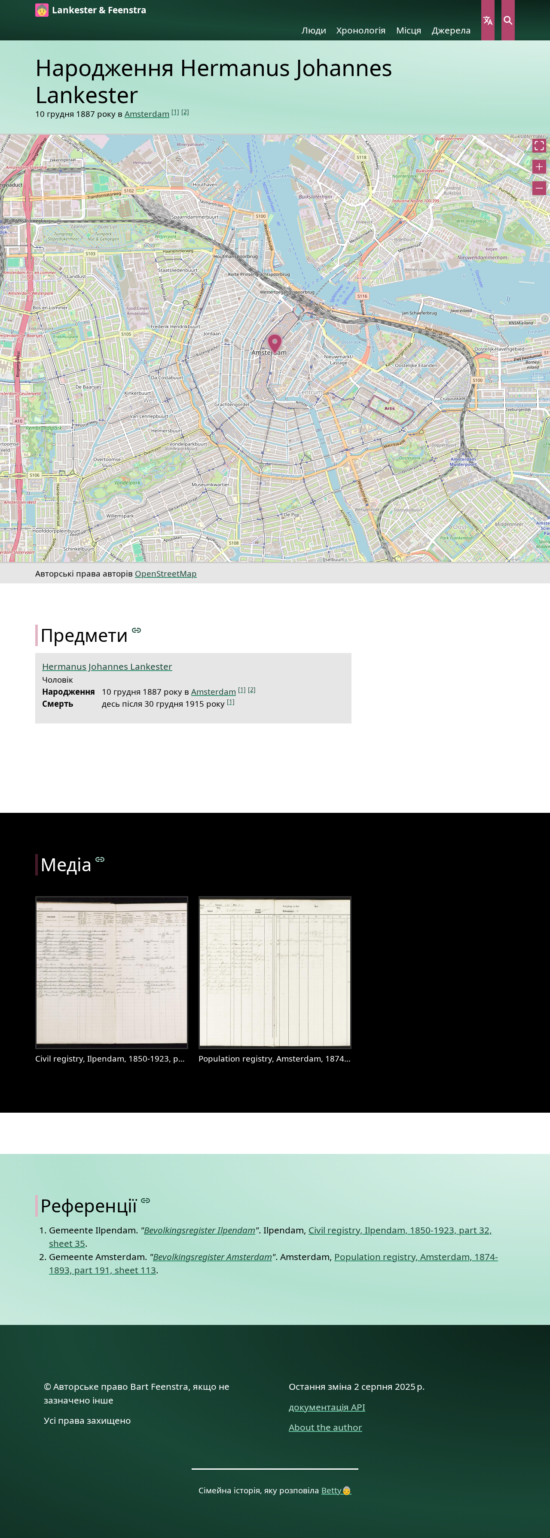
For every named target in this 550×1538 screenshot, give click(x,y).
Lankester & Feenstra (99, 10)
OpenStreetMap (166, 573)
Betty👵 (336, 1490)
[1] (175, 111)
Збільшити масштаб (539, 167)
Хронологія (361, 30)
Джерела (451, 30)
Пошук (508, 20)
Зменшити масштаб (539, 188)
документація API (327, 1407)
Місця (409, 30)
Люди (314, 30)
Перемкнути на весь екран (539, 146)
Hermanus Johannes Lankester (107, 666)
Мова (488, 20)
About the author (325, 1427)
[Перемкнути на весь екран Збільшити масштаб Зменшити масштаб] (275, 348)
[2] (185, 111)
